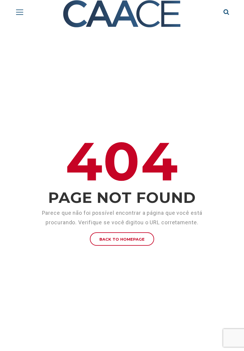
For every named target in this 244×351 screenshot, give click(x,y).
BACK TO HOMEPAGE (122, 239)
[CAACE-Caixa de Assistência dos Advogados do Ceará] (122, 13)
